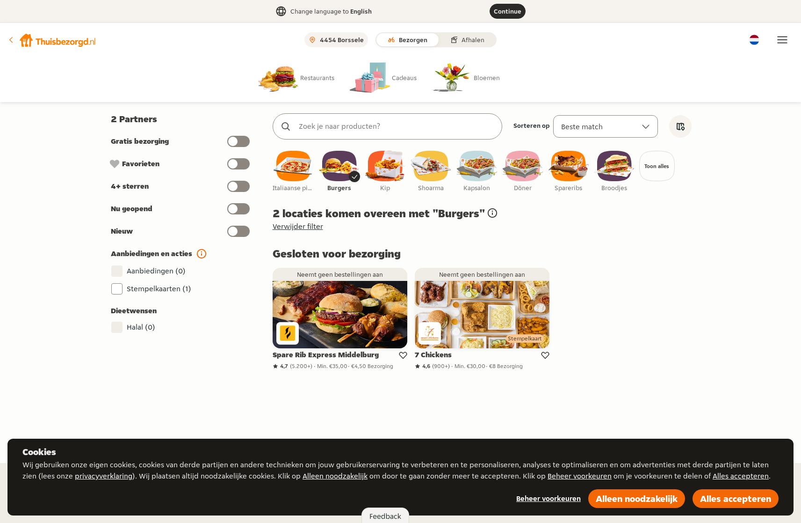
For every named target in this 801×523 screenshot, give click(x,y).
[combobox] (397, 126)
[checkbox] (294, 171)
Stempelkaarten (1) (159, 289)
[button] (51, 39)
